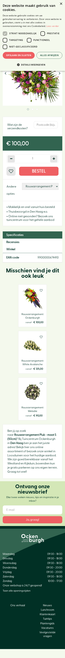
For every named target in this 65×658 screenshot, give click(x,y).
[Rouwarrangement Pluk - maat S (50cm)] (32, 76)
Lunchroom (47, 610)
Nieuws (47, 605)
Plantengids (47, 623)
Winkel (10, 249)
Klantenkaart (47, 614)
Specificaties (14, 235)
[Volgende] (59, 73)
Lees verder (52, 26)
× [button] (61, 4)
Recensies (12, 242)
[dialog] (32, 35)
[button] (32, 65)
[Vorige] (5, 73)
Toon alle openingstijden (17, 591)
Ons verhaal (17, 605)
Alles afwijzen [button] (49, 55)
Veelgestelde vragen (47, 634)
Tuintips (47, 619)
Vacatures (47, 628)
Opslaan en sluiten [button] (18, 55)
